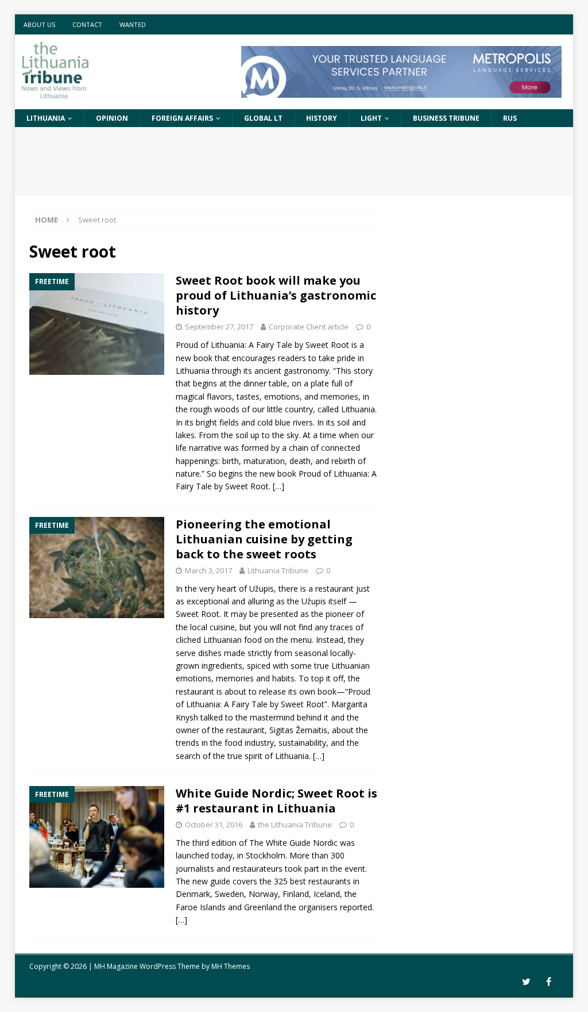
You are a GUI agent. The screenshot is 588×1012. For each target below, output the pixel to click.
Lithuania (45, 118)
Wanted (132, 24)
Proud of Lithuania (333, 473)
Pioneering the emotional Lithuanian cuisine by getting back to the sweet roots (264, 539)
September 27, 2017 (219, 326)
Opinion (112, 118)
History (321, 118)
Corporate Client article (309, 326)
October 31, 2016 (213, 824)
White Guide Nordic (302, 842)
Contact (87, 24)
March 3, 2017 (208, 570)
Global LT (263, 118)
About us (39, 24)
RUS (510, 118)
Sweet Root (327, 344)
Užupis (261, 588)
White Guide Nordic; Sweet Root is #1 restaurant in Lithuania (276, 800)
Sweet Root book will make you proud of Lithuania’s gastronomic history (276, 295)
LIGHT (371, 118)
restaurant (334, 588)
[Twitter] (526, 982)
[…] (278, 486)
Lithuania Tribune (277, 570)
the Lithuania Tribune (295, 824)
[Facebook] (549, 982)
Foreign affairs (182, 118)
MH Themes (230, 966)
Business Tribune (446, 118)
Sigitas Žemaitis (298, 729)
